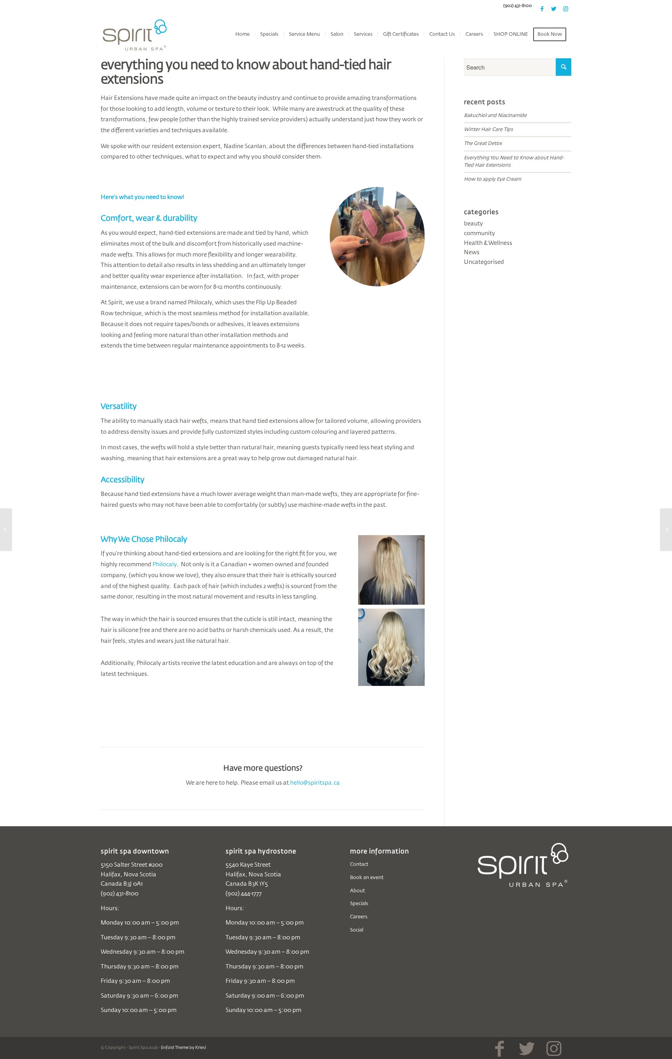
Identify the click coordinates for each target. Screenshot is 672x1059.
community (479, 233)
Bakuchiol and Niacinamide (495, 115)
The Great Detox (483, 143)
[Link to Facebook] (542, 8)
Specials (359, 903)
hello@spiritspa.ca (315, 783)
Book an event (366, 877)
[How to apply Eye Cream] (6, 529)
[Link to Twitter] (554, 8)
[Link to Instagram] (565, 8)
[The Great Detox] (666, 529)
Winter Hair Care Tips (488, 129)
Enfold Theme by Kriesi (183, 1047)
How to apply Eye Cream (492, 179)
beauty (473, 224)
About (357, 890)
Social (356, 930)
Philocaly (164, 564)
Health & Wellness (488, 243)
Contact (359, 864)
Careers (359, 916)
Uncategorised (484, 262)
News (472, 252)
